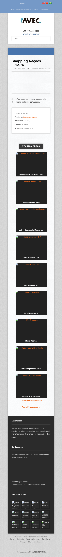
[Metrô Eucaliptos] (31, 301)
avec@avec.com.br (31, 33)
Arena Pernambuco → (31, 407)
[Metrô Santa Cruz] (31, 273)
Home (22, 3)
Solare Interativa (37, 552)
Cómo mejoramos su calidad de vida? (24, 9)
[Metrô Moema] (31, 329)
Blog (29, 542)
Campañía (44, 9)
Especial (34, 117)
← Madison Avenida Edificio (31, 400)
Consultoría (46, 539)
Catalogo (23, 542)
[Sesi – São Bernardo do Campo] (45, 524)
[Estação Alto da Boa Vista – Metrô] (45, 514)
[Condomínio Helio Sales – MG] (31, 162)
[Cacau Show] (25, 524)
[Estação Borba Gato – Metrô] (16, 524)
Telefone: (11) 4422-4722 (21, 481)
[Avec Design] (31, 25)
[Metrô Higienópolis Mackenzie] (31, 218)
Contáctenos (38, 542)
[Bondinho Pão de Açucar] (35, 524)
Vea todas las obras (33, 539)
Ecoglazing (27, 117)
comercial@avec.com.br (37, 484)
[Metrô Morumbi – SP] (31, 246)
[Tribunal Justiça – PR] (31, 190)
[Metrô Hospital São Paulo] (31, 356)
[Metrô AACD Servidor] (31, 384)
